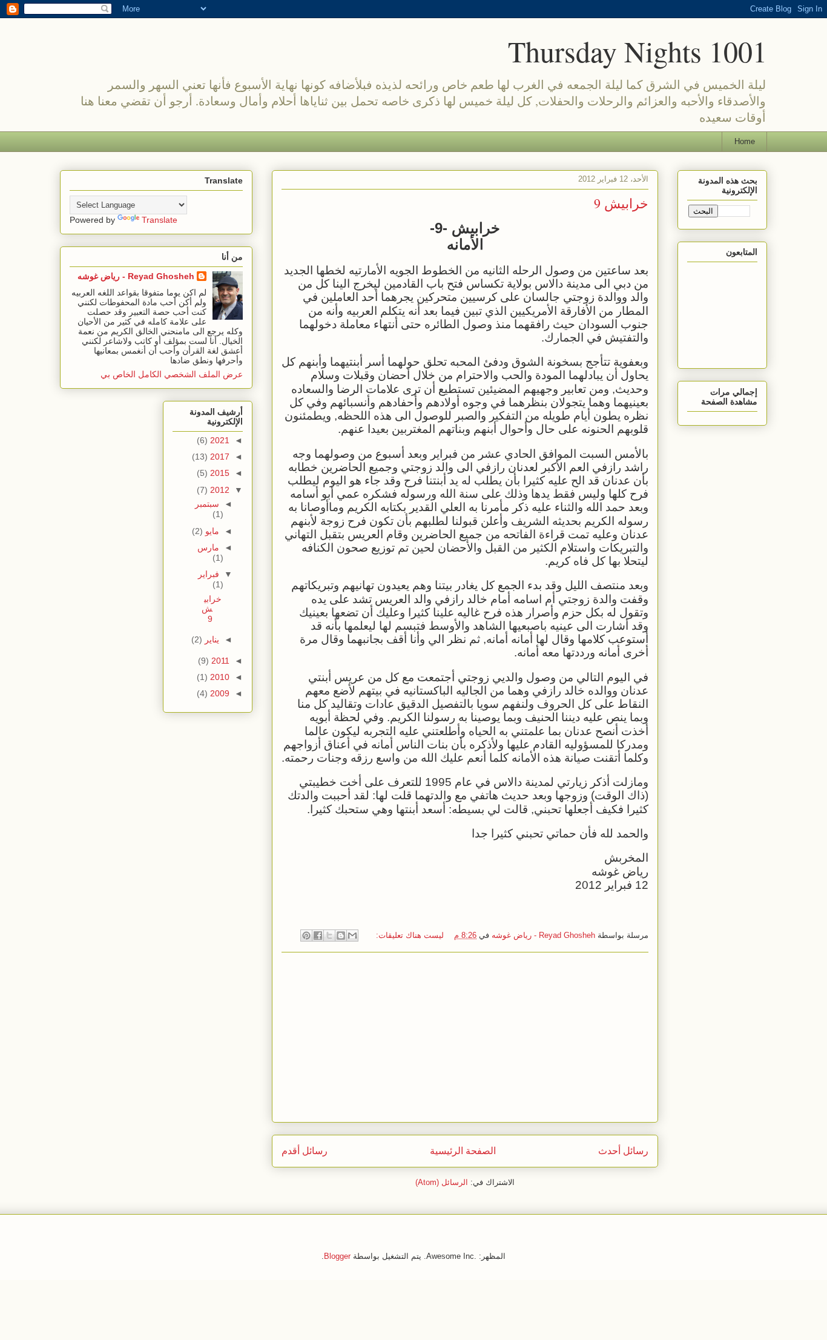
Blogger (337, 1256)
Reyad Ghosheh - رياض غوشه (135, 276)
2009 (218, 693)
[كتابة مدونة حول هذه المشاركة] (341, 935)
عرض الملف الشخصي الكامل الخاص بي (171, 374)
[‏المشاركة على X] (329, 935)
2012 (218, 490)
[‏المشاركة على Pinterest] (306, 935)
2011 (219, 660)
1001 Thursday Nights (637, 50)
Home (744, 141)
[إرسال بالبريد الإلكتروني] (352, 935)
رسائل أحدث (623, 1151)
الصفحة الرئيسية (463, 1151)
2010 (218, 677)
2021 (218, 440)
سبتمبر (207, 504)
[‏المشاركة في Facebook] (318, 935)
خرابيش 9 (621, 203)
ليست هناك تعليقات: (409, 935)
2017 (218, 456)
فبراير (208, 574)
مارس (208, 547)
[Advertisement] (465, 1037)
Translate (159, 220)
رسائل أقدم (305, 1151)
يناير (210, 639)
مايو (211, 531)
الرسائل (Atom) (441, 1182)
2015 (218, 473)
